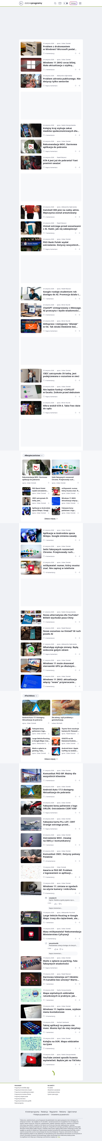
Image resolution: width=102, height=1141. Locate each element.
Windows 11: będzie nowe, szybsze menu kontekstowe (62, 1010)
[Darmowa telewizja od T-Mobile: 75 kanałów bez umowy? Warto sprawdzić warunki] (31, 979)
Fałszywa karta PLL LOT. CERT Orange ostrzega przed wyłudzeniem (59, 824)
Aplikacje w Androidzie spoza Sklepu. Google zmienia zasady (41, 509)
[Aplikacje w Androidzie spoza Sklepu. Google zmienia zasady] (26, 511)
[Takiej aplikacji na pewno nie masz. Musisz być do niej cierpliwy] (31, 1027)
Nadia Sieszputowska (64, 990)
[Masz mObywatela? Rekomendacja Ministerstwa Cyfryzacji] (31, 934)
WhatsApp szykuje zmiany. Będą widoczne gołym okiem (60, 648)
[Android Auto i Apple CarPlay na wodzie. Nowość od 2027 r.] (56, 751)
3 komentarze (49, 315)
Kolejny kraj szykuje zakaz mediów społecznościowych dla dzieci (60, 131)
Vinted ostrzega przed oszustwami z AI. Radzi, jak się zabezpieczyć (62, 227)
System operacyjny (53, 1094)
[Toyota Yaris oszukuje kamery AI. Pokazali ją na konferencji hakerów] (56, 731)
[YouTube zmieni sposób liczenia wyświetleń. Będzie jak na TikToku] (31, 1060)
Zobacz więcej (50, 519)
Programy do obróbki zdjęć (22, 1088)
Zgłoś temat (72, 1112)
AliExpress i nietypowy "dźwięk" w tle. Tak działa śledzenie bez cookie (60, 326)
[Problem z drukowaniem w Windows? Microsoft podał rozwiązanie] (31, 48)
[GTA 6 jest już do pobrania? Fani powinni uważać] (31, 162)
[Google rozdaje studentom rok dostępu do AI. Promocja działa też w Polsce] (31, 294)
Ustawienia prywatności (60, 1114)
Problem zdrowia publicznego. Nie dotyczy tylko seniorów (62, 80)
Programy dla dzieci (20, 1099)
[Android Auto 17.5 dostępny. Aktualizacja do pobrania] (36, 708)
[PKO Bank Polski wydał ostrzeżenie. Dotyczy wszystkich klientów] (31, 244)
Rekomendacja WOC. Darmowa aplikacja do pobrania (60, 145)
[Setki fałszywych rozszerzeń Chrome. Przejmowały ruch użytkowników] (66, 467)
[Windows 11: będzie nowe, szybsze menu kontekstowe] (31, 1011)
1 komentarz (49, 299)
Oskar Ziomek (61, 867)
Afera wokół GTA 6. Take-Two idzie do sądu (61, 407)
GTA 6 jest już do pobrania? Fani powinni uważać (60, 162)
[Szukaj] (55, 3)
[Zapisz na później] (75, 53)
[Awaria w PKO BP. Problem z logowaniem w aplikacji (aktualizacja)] (31, 872)
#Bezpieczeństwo (32, 455)
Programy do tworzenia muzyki (23, 1090)
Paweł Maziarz (61, 157)
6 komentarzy (49, 53)
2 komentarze (49, 70)
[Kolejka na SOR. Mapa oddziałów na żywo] (31, 1043)
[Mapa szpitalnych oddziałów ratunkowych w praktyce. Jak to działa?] (31, 995)
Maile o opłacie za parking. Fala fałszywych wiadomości (39, 749)
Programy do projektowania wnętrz (24, 1092)
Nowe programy (19, 1103)
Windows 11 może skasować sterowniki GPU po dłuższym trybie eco (58, 666)
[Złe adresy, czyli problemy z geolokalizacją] (66, 708)
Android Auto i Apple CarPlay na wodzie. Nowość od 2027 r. (70, 749)
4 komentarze (49, 556)
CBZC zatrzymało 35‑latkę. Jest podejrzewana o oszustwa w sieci (61, 375)
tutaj (58, 1137)
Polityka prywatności (41, 1114)
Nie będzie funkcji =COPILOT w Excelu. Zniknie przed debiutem (61, 391)
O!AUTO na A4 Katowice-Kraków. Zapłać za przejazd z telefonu (69, 739)
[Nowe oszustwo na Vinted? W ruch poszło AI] (31, 633)
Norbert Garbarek (63, 1022)
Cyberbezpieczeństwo (54, 1092)
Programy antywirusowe (21, 1096)
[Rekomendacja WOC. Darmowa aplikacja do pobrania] (31, 146)
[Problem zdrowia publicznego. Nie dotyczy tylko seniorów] (31, 81)
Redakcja (44, 1112)
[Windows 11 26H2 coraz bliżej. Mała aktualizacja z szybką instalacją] (31, 65)
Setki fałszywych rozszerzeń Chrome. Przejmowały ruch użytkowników (63, 478)
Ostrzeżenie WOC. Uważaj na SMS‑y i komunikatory (57, 839)
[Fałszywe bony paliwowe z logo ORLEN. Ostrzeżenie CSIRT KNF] (56, 511)
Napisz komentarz (51, 86)
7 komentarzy (49, 233)
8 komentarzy (49, 893)
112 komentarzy (50, 939)
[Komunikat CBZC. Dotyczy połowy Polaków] (31, 856)
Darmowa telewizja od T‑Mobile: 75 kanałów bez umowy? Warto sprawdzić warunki (60, 979)
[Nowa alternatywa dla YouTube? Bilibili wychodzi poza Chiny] (31, 617)
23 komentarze (50, 861)
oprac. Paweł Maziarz (64, 289)
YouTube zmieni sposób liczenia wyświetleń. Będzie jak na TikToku (62, 1059)
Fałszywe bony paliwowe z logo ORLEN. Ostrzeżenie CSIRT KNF (69, 509)
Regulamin (54, 1112)
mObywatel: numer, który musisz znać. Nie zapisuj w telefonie (71, 489)
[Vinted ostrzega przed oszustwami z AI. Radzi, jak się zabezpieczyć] (31, 228)
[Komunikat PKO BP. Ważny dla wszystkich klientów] (31, 776)
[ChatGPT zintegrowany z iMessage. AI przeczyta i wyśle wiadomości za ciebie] (31, 310)
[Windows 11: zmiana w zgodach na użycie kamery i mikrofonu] (31, 888)
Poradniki (50, 1088)
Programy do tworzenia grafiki (23, 1101)
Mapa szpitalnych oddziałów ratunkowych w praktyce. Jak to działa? (59, 996)
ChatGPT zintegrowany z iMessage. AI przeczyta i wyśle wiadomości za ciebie (62, 310)
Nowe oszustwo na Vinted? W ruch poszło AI (62, 632)
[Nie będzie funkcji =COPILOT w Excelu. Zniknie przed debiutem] (31, 392)
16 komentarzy (50, 572)
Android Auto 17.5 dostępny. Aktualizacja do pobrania (33, 718)
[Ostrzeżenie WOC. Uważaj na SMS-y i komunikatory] (31, 840)
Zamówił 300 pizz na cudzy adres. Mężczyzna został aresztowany (61, 211)
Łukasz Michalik (57, 723)
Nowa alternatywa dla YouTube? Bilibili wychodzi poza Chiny (60, 616)
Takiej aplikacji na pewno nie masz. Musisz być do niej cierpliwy (61, 1027)
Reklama (62, 1112)
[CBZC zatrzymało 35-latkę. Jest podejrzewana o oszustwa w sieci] (31, 376)
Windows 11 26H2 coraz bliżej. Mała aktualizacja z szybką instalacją (59, 65)
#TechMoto (30, 696)
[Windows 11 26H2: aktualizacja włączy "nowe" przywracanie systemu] (56, 501)
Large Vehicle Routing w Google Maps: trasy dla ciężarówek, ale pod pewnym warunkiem (41, 739)
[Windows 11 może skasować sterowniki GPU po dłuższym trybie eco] (31, 665)
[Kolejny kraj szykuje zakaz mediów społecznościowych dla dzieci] (31, 130)
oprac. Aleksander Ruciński (66, 912)
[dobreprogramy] (35, 3)
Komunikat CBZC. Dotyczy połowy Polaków (61, 855)
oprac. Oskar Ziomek (64, 43)
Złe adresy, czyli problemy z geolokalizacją (62, 718)
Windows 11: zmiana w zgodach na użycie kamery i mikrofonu (60, 887)
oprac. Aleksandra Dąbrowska (67, 207)
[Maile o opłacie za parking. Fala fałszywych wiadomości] (26, 751)
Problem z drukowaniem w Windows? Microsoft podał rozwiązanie (59, 49)
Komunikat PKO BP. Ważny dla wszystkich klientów (59, 775)
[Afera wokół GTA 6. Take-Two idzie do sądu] (31, 408)
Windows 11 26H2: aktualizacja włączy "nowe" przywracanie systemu (70, 499)
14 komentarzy (50, 1016)
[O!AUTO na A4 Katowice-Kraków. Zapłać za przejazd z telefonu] (56, 741)
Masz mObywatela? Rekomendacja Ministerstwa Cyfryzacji (62, 933)
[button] (80, 3)
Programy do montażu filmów (23, 1094)
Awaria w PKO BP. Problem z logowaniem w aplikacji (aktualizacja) (57, 873)
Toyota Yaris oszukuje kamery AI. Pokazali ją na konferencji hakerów (70, 730)
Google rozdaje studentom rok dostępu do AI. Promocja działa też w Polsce (62, 294)
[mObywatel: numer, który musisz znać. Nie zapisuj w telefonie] (56, 491)
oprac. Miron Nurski (63, 305)
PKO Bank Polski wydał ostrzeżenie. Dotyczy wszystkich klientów (60, 245)
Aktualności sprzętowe (54, 1090)
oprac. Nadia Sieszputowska (66, 125)
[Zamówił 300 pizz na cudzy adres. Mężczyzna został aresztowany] (31, 212)
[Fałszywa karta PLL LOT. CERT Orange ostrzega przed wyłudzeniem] (31, 824)
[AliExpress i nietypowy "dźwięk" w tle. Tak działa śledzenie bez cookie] (31, 326)
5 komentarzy (49, 670)
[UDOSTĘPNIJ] (79, 53)
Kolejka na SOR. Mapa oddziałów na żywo (61, 1043)
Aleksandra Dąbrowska (64, 76)
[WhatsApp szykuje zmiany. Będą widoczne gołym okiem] (31, 649)
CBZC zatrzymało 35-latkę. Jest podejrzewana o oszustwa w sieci (40, 499)
